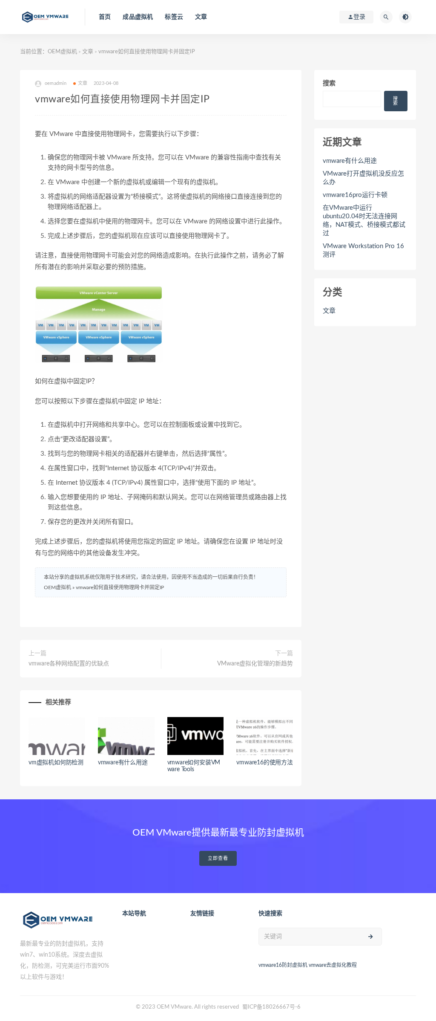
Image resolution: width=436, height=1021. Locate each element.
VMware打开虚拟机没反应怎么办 (363, 178)
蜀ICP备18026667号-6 (271, 1007)
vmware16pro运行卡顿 (355, 195)
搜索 (329, 83)
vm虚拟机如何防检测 (56, 763)
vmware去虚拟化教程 (333, 965)
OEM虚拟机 (62, 52)
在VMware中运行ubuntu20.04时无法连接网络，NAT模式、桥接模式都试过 (364, 221)
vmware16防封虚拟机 (282, 965)
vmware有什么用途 (123, 763)
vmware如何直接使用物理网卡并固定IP (120, 587)
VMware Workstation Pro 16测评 (363, 250)
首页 (105, 17)
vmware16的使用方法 (264, 763)
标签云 (174, 17)
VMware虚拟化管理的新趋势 (255, 664)
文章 (201, 17)
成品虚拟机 (138, 17)
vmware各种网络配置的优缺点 (69, 664)
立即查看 (218, 858)
